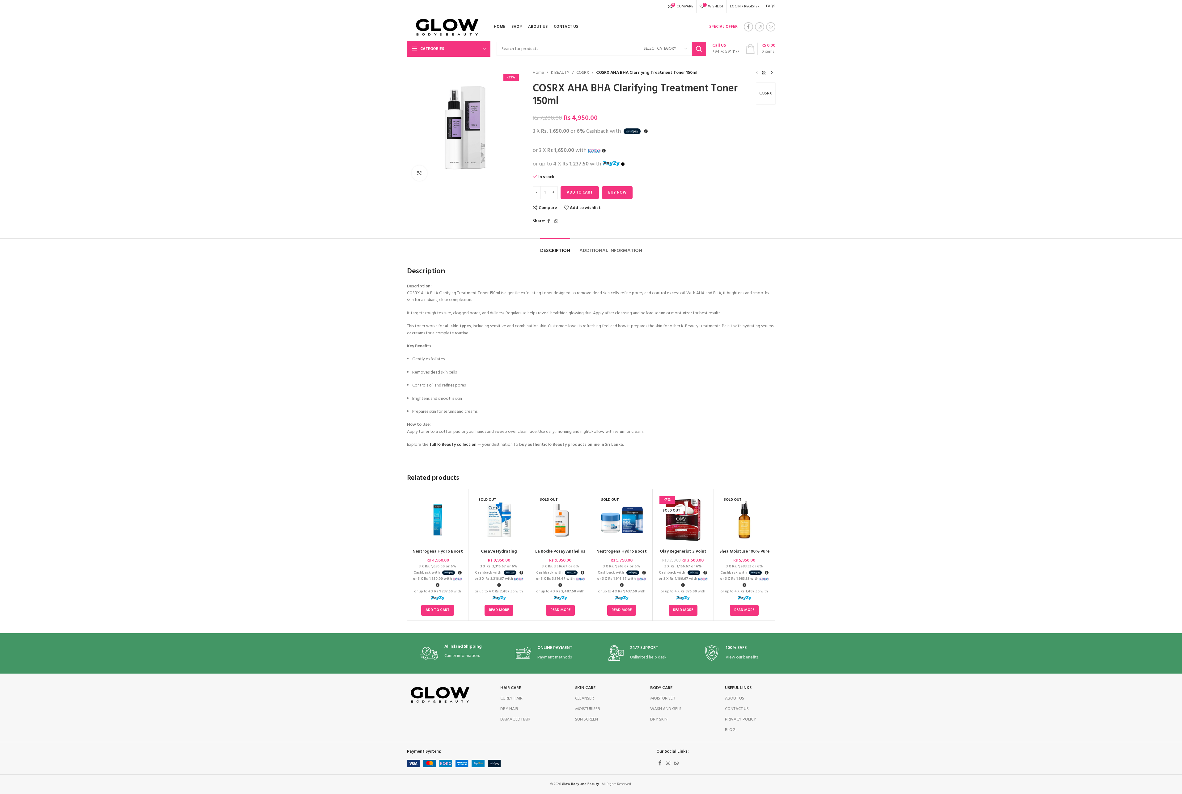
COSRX (582, 72)
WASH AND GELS (665, 709)
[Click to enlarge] (419, 173)
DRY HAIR (509, 709)
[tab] (555, 247)
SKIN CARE (585, 688)
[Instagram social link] (759, 26)
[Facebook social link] (748, 26)
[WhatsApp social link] (770, 26)
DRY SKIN (658, 719)
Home (538, 72)
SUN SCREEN (586, 719)
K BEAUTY (560, 72)
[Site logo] (445, 27)
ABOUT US (734, 698)
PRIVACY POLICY (740, 719)
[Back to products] (764, 73)
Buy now (617, 192)
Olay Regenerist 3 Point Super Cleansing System (683, 554)
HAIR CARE (510, 688)
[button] (437, 610)
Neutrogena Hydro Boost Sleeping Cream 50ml (621, 554)
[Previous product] (756, 73)
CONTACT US (737, 709)
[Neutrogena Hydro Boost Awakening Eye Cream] (438, 520)
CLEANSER (584, 698)
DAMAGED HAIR (515, 719)
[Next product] (771, 73)
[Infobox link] (725, 48)
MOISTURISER (587, 709)
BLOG (730, 729)
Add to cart (580, 192)
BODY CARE (661, 688)
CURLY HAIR (511, 698)
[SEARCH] (699, 49)
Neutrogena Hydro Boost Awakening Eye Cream (438, 554)
